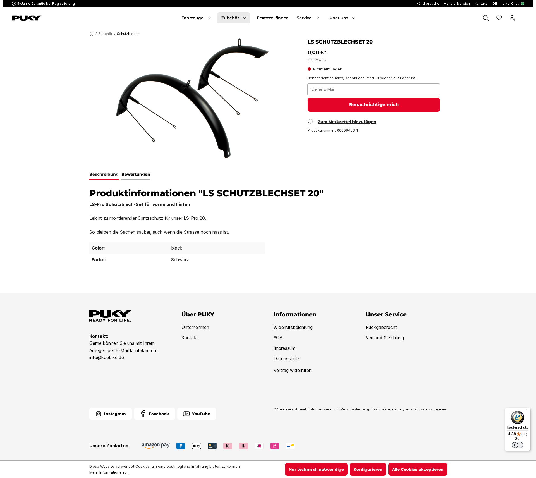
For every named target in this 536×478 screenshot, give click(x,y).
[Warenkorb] (523, 17)
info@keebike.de (106, 357)
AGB (278, 337)
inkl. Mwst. (317, 59)
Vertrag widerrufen (293, 370)
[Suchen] (486, 18)
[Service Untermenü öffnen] (318, 17)
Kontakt (189, 337)
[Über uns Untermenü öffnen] (354, 17)
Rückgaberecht (381, 327)
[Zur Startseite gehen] (52, 18)
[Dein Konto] (512, 18)
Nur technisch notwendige (316, 469)
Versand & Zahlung (385, 337)
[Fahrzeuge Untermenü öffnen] (210, 17)
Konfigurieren (367, 469)
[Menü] (527, 411)
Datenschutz (287, 358)
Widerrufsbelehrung (293, 327)
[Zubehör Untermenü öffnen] (245, 17)
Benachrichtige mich (374, 104)
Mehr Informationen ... (108, 472)
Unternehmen (195, 327)
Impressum (284, 348)
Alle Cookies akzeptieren (418, 469)
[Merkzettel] (499, 18)
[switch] (517, 445)
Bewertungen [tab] (135, 174)
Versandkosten (351, 409)
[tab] (104, 174)
